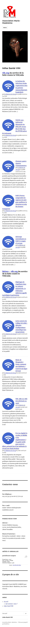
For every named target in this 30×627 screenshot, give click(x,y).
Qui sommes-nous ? (11, 604)
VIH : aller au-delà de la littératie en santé (21, 401)
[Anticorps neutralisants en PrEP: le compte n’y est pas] (8, 242)
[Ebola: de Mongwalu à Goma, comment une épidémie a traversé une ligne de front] (8, 365)
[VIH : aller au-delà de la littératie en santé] (8, 404)
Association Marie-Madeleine (11, 22)
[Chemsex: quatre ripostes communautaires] (8, 166)
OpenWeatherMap (17, 565)
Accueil (6, 601)
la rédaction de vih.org (10, 94)
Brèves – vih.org (10, 271)
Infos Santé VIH (8, 606)
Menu (5, 27)
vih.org (5, 73)
